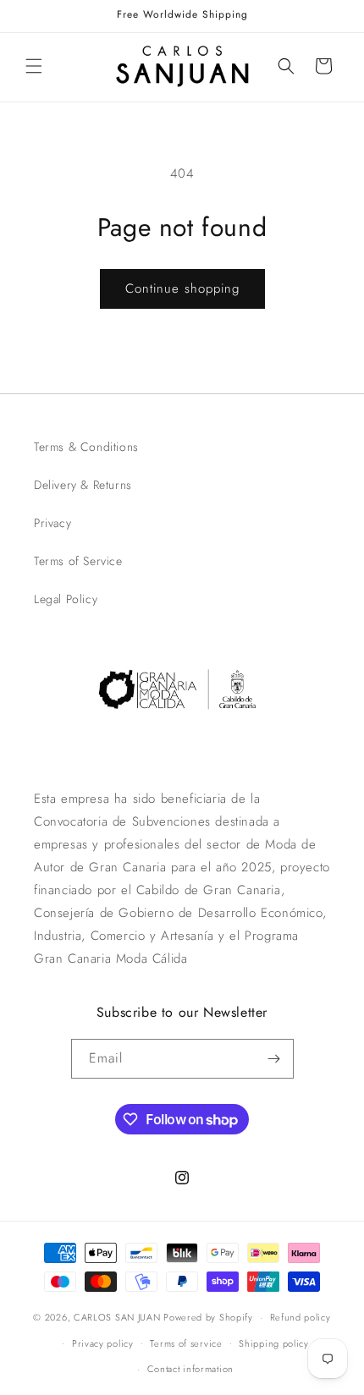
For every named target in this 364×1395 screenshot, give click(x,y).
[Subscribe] (274, 1059)
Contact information (190, 1369)
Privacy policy (103, 1343)
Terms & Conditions (86, 446)
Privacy (52, 522)
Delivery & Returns (83, 484)
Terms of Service (78, 560)
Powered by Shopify (208, 1317)
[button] (33, 66)
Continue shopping (182, 288)
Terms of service (186, 1343)
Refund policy (300, 1317)
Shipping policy (274, 1343)
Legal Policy (65, 598)
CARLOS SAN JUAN (117, 1317)
